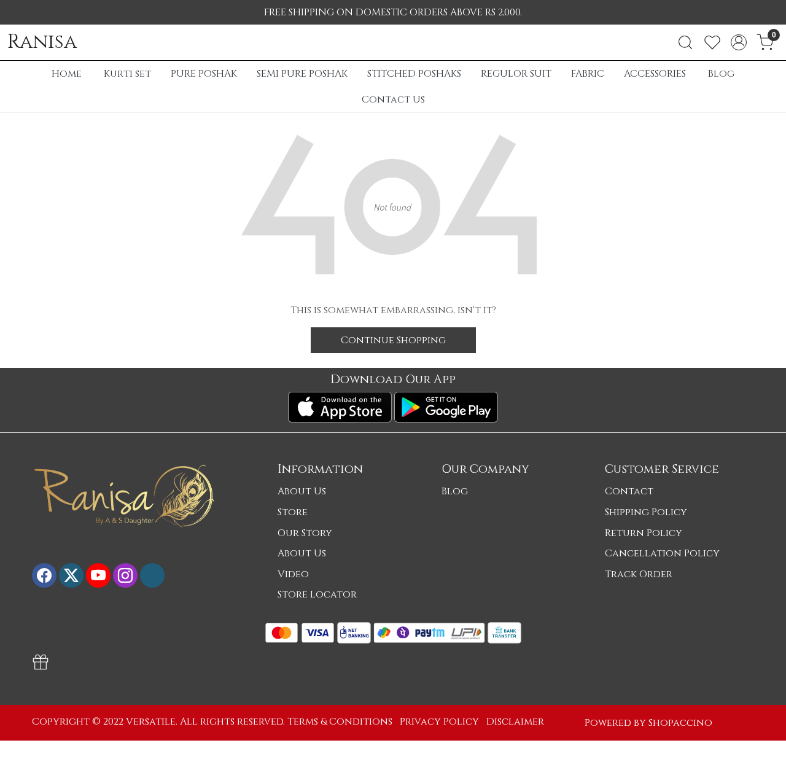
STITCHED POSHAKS (414, 73)
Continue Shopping (393, 340)
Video (293, 574)
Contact (629, 491)
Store (293, 512)
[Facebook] (44, 575)
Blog (721, 73)
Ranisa (42, 42)
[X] (71, 575)
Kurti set (127, 73)
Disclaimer (515, 721)
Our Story (305, 533)
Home (67, 73)
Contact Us (393, 99)
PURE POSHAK (204, 73)
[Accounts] (739, 42)
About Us (302, 491)
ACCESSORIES (655, 73)
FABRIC (587, 73)
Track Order (638, 574)
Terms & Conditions (339, 721)
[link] (685, 42)
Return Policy (643, 533)
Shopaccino (680, 723)
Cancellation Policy (662, 553)
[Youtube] (98, 575)
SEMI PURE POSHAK (302, 73)
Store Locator (317, 594)
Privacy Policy (439, 721)
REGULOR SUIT (516, 73)
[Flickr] (152, 575)
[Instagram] (125, 575)
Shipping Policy (646, 512)
